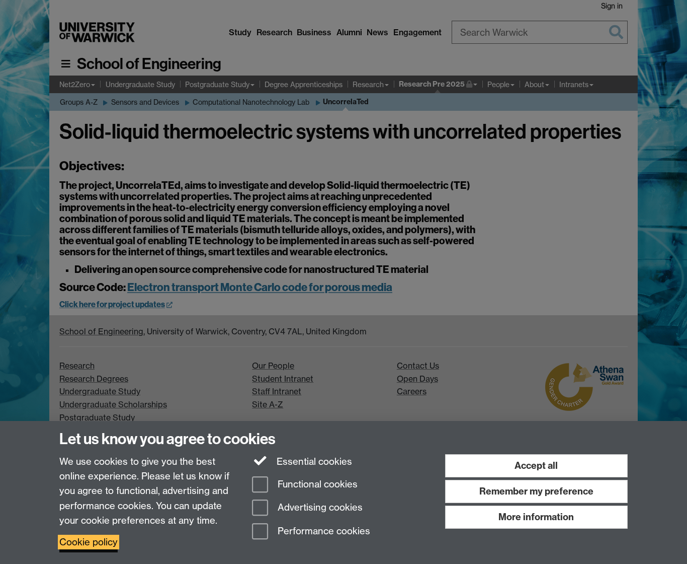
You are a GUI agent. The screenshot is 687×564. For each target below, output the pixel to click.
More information (536, 517)
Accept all (536, 465)
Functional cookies (316, 484)
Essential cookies (313, 461)
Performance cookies (322, 531)
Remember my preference (536, 491)
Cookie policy (88, 542)
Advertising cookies (319, 508)
